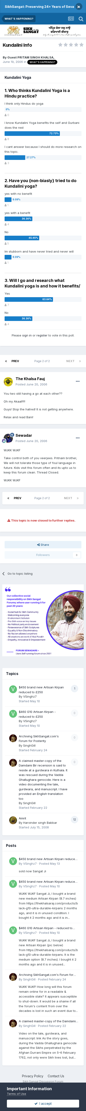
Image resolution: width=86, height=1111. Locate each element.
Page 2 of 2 (42, 361)
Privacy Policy (32, 1076)
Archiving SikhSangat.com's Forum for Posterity (46, 975)
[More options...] (77, 381)
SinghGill (29, 745)
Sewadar (24, 435)
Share (44, 544)
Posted (31, 384)
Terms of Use (16, 1094)
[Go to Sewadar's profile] (8, 438)
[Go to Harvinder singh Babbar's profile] (13, 820)
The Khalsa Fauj (30, 378)
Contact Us (56, 1076)
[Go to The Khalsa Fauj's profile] (8, 381)
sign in (27, 335)
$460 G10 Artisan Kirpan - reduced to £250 (45, 928)
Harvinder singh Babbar (40, 822)
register (41, 335)
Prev (15, 361)
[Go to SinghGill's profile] (13, 738)
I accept (45, 1103)
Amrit (22, 818)
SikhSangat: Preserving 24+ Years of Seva (39, 7)
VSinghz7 (30, 696)
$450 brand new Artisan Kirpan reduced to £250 (48, 859)
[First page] (6, 361)
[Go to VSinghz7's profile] (13, 689)
